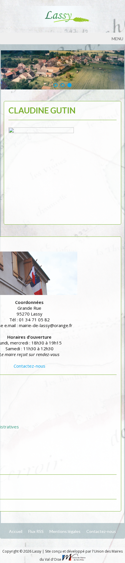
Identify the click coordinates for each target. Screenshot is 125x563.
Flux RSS (36, 531)
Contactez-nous (29, 366)
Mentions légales (65, 531)
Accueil (15, 531)
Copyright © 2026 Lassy (22, 551)
